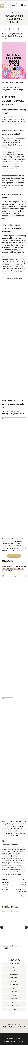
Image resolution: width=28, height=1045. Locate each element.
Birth (14, 970)
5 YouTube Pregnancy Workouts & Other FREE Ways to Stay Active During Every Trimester (21, 888)
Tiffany (4, 841)
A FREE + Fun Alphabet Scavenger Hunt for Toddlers (7, 884)
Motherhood (14, 991)
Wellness (14, 1009)
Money (14, 988)
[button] (2, 6)
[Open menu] (25, 5)
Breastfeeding (14, 974)
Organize (14, 995)
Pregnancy (14, 1002)
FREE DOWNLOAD (14, 556)
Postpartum (14, 998)
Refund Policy (11, 1038)
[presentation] (14, 926)
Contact (18, 1038)
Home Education (14, 984)
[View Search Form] (22, 5)
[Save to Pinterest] (14, 29)
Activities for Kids (14, 12)
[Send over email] (22, 29)
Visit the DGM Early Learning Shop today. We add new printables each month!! (14, 568)
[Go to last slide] (1, 927)
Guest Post (14, 981)
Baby (14, 967)
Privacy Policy (12, 1036)
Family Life (14, 977)
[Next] (26, 927)
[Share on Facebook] (6, 29)
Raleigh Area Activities (14, 1005)
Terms (5, 1036)
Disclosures (20, 1036)
